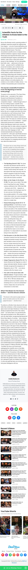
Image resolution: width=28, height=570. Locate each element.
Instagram (9, 417)
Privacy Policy (10, 551)
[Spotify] (10, 554)
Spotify (16, 409)
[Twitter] (15, 399)
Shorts (14, 5)
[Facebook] (17, 399)
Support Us (24, 1)
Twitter (14, 417)
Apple (12, 409)
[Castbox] (14, 554)
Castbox (20, 409)
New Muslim (3, 1)
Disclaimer (18, 551)
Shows (8, 5)
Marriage (17, 1)
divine (13, 423)
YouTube (7, 409)
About (3, 551)
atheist (8, 423)
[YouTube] (11, 399)
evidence (19, 423)
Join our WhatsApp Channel (13, 568)
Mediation (14, 562)
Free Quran (9, 1)
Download (24, 24)
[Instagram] (13, 399)
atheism (3, 423)
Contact (24, 551)
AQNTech (24, 561)
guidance (25, 423)
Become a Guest (22, 5)
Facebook (18, 417)
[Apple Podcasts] (6, 554)
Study (13, 1)
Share (18, 24)
